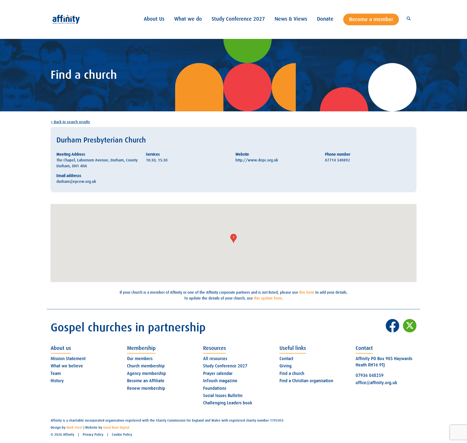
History (57, 380)
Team (56, 373)
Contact (286, 358)
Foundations (214, 388)
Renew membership (146, 388)
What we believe (67, 365)
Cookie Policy (122, 434)
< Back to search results (70, 122)
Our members (140, 358)
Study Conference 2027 (225, 365)
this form (306, 292)
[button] (233, 238)
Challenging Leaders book (227, 402)
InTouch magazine (220, 380)
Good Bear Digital (116, 427)
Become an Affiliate (145, 380)
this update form (268, 298)
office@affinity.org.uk (376, 382)
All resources (215, 358)
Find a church (291, 373)
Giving (285, 365)
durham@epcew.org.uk (76, 181)
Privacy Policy (93, 434)
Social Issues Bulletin (222, 395)
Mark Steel (74, 427)
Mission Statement (68, 358)
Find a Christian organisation (306, 380)
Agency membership (146, 373)
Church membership (146, 365)
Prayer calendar (218, 373)
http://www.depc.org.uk (256, 160)
